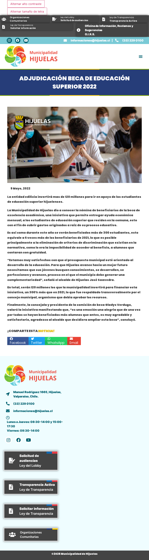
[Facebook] (17, 40)
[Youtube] (26, 40)
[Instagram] (9, 40)
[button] (141, 57)
